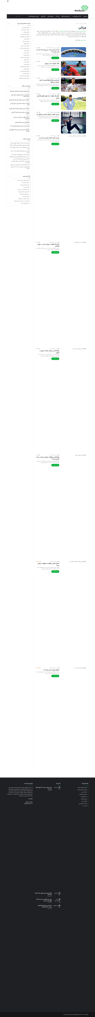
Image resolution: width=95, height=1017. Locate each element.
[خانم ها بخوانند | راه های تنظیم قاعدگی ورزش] (73, 101)
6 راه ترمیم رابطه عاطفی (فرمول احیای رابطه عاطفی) (20, 157)
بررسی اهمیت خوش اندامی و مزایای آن (48, 114)
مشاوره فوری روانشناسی (24, 71)
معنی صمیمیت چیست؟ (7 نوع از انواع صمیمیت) (20, 143)
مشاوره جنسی (26, 64)
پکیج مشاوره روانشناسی (24, 66)
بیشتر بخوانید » (55, 58)
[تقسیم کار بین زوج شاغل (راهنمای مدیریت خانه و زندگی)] (56, 957)
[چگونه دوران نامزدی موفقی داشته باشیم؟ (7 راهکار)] (56, 895)
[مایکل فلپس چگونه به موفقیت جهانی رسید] (73, 613)
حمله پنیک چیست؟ (25, 182)
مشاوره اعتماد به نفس (25, 34)
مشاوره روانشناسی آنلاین (82, 789)
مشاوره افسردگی (26, 73)
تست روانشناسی (84, 796)
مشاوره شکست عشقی (25, 46)
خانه (84, 23)
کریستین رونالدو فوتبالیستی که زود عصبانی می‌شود (49, 81)
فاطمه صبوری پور (55, 112)
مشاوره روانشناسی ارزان (24, 48)
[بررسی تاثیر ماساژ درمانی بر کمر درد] (73, 187)
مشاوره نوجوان (26, 69)
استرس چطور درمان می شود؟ (23, 189)
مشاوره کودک (26, 39)
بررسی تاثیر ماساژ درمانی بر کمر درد (49, 138)
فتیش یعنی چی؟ (26, 196)
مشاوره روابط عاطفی (83, 794)
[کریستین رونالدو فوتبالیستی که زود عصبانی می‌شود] (73, 84)
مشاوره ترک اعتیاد (25, 41)
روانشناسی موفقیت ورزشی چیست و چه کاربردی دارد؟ (47, 458)
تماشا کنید (57, 16)
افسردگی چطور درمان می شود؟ (23, 180)
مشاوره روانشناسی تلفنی (24, 76)
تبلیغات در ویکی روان (83, 803)
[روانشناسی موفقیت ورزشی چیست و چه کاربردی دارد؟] (73, 506)
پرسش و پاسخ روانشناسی (34, 16)
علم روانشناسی (62, 31)
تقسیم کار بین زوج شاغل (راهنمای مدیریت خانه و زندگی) (45, 906)
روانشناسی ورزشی (82, 31)
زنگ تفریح (43, 16)
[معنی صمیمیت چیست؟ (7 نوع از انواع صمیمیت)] (56, 839)
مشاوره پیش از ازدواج (25, 57)
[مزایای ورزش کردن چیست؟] (73, 719)
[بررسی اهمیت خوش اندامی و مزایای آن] (73, 122)
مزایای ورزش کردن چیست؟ (51, 670)
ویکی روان (85, 16)
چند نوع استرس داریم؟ (25, 185)
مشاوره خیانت (26, 62)
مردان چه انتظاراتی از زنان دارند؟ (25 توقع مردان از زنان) (44, 900)
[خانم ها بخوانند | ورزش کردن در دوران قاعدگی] (73, 294)
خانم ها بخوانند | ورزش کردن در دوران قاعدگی (48, 245)
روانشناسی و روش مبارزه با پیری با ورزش (49, 351)
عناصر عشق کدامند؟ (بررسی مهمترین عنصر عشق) (20, 164)
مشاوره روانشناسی (25, 27)
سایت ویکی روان (69, 1014)
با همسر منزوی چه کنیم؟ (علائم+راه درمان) (21, 159)
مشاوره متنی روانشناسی (24, 36)
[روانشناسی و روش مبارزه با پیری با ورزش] (73, 400)
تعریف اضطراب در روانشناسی (23, 198)
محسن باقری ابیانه (55, 78)
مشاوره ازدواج (26, 43)
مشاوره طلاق (26, 50)
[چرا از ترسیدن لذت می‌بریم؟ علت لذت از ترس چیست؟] (73, 52)
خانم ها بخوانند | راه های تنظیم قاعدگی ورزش (48, 97)
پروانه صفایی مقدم (55, 48)
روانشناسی (81, 23)
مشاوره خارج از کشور (25, 30)
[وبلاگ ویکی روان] (81, 8)
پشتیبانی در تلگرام (29, 802)
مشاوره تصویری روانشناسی (24, 78)
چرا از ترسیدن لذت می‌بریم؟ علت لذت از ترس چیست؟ (47, 51)
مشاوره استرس (26, 53)
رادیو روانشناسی (51, 16)
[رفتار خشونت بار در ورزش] (73, 68)
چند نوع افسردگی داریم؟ (24, 194)
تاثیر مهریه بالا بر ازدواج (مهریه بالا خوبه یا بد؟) (21, 154)
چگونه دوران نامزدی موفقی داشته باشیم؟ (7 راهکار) (20, 145)
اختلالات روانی (84, 801)
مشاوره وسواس (26, 32)
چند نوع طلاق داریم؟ (25, 203)
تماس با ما (85, 806)
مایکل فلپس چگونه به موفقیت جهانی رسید (48, 564)
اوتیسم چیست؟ (26, 187)
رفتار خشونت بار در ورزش (52, 63)
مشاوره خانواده (26, 55)
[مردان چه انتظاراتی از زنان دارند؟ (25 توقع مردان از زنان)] (56, 901)
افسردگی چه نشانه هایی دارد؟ (23, 192)
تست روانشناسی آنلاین (65, 16)
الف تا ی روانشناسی (77, 16)
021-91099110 (30, 799)
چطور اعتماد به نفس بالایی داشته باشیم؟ (21, 201)
